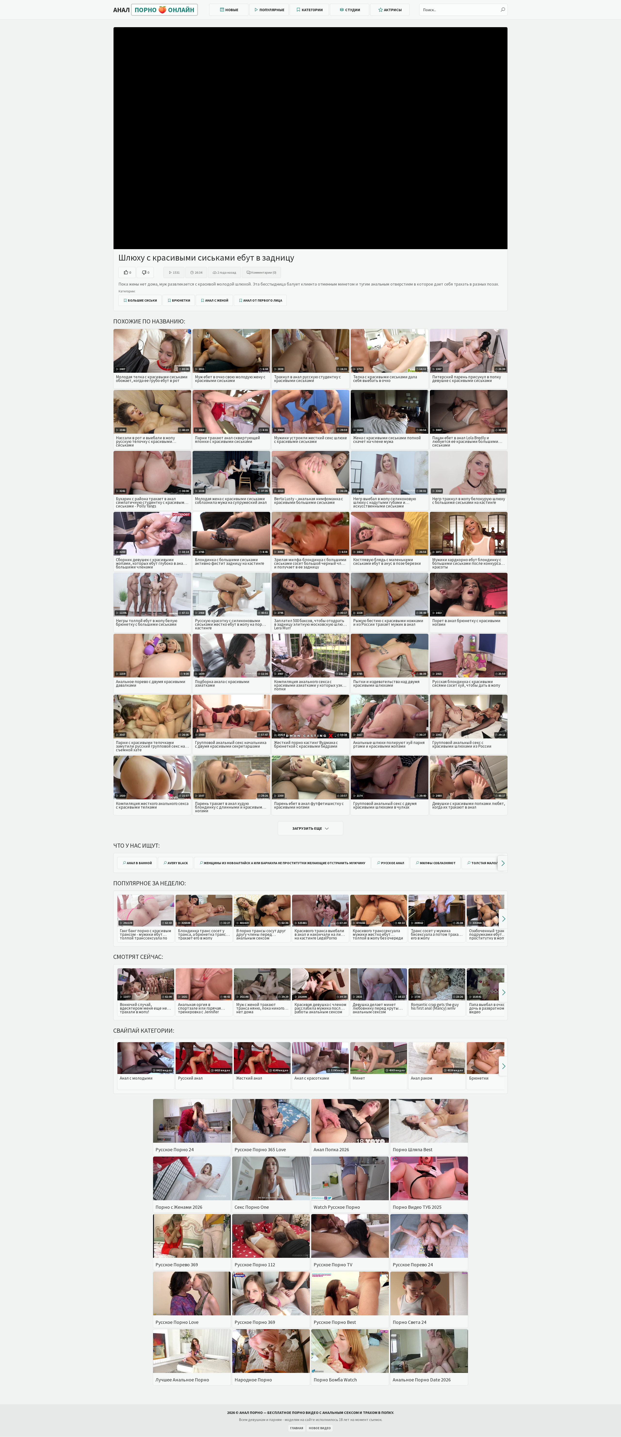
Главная (296, 1428)
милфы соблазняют (438, 863)
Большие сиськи (142, 300)
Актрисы (393, 9)
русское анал (392, 863)
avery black (178, 863)
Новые (231, 9)
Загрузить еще (307, 828)
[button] (502, 863)
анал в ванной (139, 863)
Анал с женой (216, 300)
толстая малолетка (488, 863)
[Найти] (503, 10)
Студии (352, 9)
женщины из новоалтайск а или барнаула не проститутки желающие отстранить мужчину (284, 863)
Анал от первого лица (262, 300)
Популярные (272, 9)
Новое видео (320, 1428)
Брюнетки (181, 300)
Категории (312, 9)
